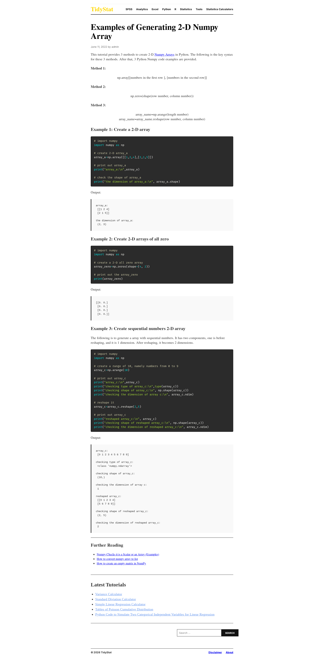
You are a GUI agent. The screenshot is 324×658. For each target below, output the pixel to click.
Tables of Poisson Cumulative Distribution (124, 609)
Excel (155, 9)
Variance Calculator (108, 594)
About (229, 652)
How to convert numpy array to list (117, 559)
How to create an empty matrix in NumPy (121, 563)
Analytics (142, 9)
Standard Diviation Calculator (115, 599)
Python (166, 9)
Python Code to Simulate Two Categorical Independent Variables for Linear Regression (154, 614)
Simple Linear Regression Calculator (120, 604)
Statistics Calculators (219, 9)
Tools (199, 9)
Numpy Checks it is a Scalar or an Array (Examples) (128, 554)
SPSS (129, 9)
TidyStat (102, 9)
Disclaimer (215, 652)
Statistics (186, 9)
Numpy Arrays (164, 54)
